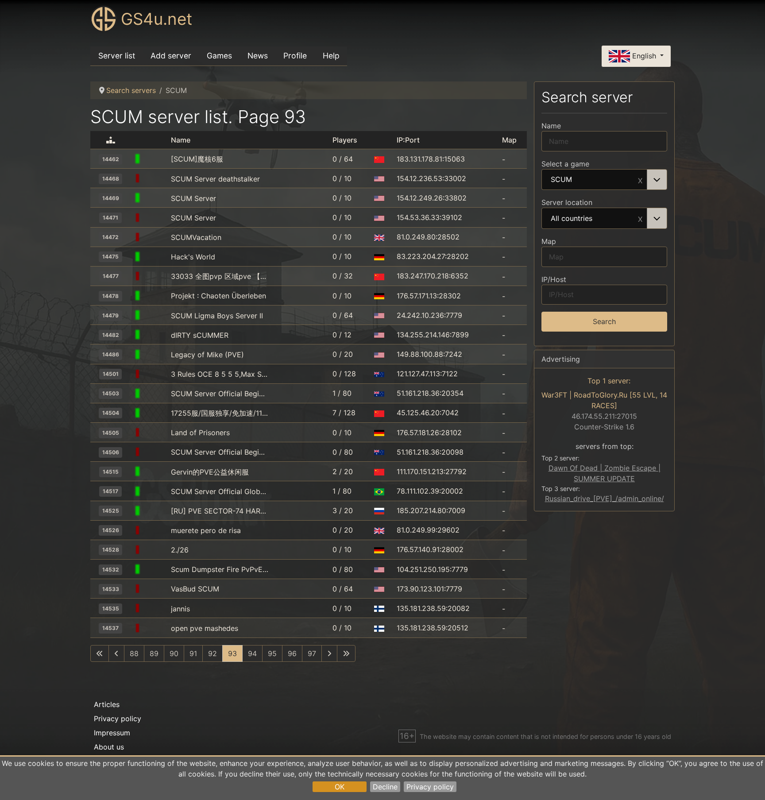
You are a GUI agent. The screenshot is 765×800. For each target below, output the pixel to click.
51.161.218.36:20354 (430, 393)
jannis (180, 608)
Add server (171, 55)
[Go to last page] (346, 653)
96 (292, 653)
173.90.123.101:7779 (429, 588)
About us (109, 746)
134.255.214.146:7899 (433, 334)
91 (193, 653)
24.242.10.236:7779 (429, 315)
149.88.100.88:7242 (429, 354)
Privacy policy (430, 786)
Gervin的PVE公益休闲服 (210, 472)
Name (551, 125)
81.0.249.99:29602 (428, 530)
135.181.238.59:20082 (433, 608)
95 (272, 653)
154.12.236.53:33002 (431, 178)
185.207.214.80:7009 (431, 510)
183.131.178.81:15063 (431, 159)
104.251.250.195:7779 (432, 569)
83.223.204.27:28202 (433, 256)
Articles (107, 704)
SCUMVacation (196, 237)
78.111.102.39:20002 (430, 491)
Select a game (565, 163)
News (257, 55)
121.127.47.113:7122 (427, 373)
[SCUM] (155, 159)
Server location (566, 202)
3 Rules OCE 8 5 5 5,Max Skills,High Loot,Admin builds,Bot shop (219, 374)
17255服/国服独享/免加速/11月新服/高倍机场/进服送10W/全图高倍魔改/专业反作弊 (219, 413)
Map (548, 241)
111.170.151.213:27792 (432, 471)
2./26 (180, 549)
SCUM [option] (561, 180)
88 (134, 653)
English (644, 55)
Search (604, 321)
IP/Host (553, 279)
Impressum (112, 732)
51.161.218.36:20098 (430, 452)
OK (339, 786)
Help (331, 55)
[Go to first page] (99, 653)
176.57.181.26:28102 (429, 432)
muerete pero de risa (206, 530)
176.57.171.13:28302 (429, 295)
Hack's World (193, 256)
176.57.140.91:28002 (430, 549)
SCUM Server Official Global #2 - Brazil (219, 491)
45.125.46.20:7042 (428, 412)
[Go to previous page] (116, 653)
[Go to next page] (329, 653)
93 (232, 653)
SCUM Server (193, 198)
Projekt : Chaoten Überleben (218, 295)
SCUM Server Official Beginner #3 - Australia (219, 393)
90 (174, 653)
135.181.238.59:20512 (432, 627)
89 (154, 653)
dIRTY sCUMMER (199, 335)
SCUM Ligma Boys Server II (217, 315)
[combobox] (604, 179)
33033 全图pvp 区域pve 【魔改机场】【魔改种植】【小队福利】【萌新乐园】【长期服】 (219, 276)
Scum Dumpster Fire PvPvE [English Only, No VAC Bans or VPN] (219, 569)
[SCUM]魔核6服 (197, 159)
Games (219, 55)
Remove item (640, 179)
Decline (385, 786)
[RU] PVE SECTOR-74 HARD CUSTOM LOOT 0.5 (219, 510)
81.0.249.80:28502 (428, 236)
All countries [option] (571, 219)
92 (212, 653)
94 (252, 653)
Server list (116, 55)
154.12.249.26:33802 (432, 197)
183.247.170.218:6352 (432, 275)
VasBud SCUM (195, 588)
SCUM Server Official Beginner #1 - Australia (219, 452)
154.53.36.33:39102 (429, 217)
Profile (295, 55)
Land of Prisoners (200, 432)
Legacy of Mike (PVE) (207, 354)
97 (312, 653)
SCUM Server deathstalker (215, 178)
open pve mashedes (204, 628)
